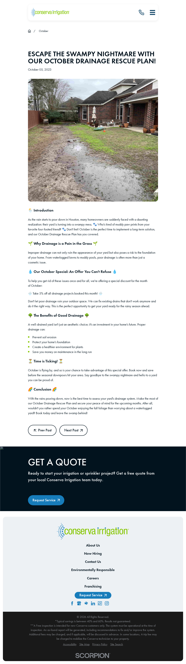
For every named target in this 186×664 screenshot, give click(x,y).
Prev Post (45, 430)
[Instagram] (107, 603)
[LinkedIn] (93, 603)
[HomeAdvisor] (86, 603)
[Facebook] (72, 603)
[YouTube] (114, 603)
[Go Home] (29, 31)
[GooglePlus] (79, 603)
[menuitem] (69, 644)
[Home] (50, 12)
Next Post (71, 430)
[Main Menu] (152, 12)
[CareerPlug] (100, 603)
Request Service (44, 500)
